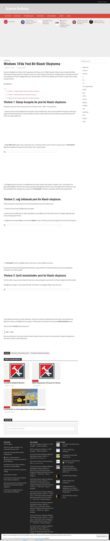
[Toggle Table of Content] (5, 89)
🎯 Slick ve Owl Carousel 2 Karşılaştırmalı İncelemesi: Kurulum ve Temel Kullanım (65, 23)
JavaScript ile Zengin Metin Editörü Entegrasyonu (47, 22)
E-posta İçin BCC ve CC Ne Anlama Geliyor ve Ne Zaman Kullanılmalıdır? (25, 409)
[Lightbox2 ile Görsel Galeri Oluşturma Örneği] (91, 22)
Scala (84, 121)
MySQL (85, 102)
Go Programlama (88, 86)
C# (83, 80)
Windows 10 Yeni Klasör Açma (20, 353)
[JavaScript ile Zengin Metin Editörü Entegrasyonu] (39, 22)
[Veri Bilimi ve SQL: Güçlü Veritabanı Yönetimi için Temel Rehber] (73, 22)
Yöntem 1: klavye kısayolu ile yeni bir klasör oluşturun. (24, 91)
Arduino (85, 74)
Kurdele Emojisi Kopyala (70, 475)
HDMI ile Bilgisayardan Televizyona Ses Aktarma (46, 383)
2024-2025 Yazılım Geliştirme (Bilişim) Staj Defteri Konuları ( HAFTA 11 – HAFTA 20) (41, 456)
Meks (24, 540)
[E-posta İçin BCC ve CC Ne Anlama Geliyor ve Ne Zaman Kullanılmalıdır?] (25, 397)
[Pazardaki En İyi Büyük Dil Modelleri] (17, 371)
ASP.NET (85, 105)
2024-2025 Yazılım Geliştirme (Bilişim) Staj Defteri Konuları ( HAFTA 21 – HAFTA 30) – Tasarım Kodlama (41, 497)
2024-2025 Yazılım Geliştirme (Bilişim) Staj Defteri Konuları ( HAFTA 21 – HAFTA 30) (41, 468)
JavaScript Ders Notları (10, 475)
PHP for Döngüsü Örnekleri (38, 449)
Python (85, 118)
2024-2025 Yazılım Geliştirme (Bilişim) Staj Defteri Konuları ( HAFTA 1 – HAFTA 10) (41, 493)
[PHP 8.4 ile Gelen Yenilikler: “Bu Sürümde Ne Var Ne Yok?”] (22, 22)
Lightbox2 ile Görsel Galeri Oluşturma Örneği (99, 21)
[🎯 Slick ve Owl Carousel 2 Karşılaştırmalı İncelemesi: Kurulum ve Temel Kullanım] (56, 24)
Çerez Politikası (45, 538)
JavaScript (85, 112)
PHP (84, 115)
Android (85, 70)
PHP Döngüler (12, 21)
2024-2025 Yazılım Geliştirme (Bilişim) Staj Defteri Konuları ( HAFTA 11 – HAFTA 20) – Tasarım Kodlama (41, 521)
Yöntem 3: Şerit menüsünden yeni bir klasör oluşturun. (24, 98)
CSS (84, 109)
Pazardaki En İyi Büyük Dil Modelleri (14, 383)
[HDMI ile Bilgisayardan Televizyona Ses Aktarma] (46, 371)
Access (85, 99)
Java (84, 93)
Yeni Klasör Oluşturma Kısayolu (40, 353)
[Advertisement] (55, 43)
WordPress (38, 540)
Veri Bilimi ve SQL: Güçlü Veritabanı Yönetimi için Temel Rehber (82, 22)
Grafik (61, 16)
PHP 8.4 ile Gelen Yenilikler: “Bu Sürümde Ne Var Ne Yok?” (31, 22)
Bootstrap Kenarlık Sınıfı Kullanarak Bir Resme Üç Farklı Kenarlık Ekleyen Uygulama (15, 485)
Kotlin (84, 96)
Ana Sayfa (8, 16)
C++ (84, 83)
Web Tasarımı (51, 16)
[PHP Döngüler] (5, 22)
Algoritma (16, 16)
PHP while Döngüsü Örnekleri (39, 444)
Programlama (28, 16)
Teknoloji (7, 60)
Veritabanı (40, 16)
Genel (69, 16)
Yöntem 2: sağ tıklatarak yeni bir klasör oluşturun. (22, 94)
